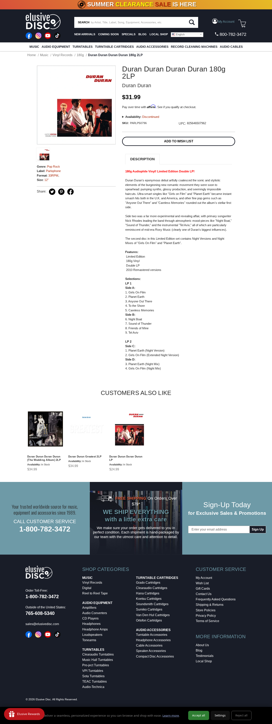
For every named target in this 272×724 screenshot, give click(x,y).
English (180, 34)
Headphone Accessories (153, 640)
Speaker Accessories (151, 651)
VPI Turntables (92, 670)
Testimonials (204, 656)
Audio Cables (231, 46)
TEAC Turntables (94, 681)
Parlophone (53, 171)
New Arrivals (84, 34)
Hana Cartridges (147, 593)
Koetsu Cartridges (148, 598)
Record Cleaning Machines (194, 46)
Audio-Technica (93, 687)
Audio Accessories (152, 46)
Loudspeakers (92, 634)
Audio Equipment (56, 46)
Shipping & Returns (209, 604)
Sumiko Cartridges (149, 609)
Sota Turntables (93, 676)
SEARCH (83, 22)
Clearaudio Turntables (98, 654)
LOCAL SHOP (159, 34)
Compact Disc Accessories (155, 656)
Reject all (241, 715)
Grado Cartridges (148, 582)
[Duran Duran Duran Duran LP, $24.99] (127, 429)
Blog (199, 650)
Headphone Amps (95, 629)
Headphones (91, 623)
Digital (86, 588)
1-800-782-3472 (44, 529)
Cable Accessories (149, 645)
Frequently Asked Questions (216, 599)
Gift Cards (203, 588)
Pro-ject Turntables (95, 665)
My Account (204, 577)
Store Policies (205, 610)
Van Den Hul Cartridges (153, 615)
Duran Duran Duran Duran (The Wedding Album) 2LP (44, 458)
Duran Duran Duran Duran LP (125, 458)
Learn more (170, 715)
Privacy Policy (206, 615)
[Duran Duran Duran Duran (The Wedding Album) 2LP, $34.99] (45, 429)
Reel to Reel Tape (95, 593)
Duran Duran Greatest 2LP (85, 456)
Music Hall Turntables (97, 659)
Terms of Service (207, 621)
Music (34, 46)
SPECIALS (128, 34)
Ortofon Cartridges (149, 620)
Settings (220, 715)
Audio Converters (94, 613)
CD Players (90, 618)
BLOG (142, 34)
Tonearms (89, 640)
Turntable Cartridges (114, 46)
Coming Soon (108, 34)
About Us (202, 645)
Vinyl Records (92, 582)
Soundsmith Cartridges (152, 604)
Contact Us (203, 594)
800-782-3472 (232, 34)
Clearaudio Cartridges (151, 588)
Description (142, 159)
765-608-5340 (40, 613)
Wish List (202, 583)
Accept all (198, 715)
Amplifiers (89, 607)
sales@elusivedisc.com (42, 624)
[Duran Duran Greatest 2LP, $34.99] (86, 429)
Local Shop (204, 661)
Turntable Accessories (151, 634)
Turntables (82, 46)
